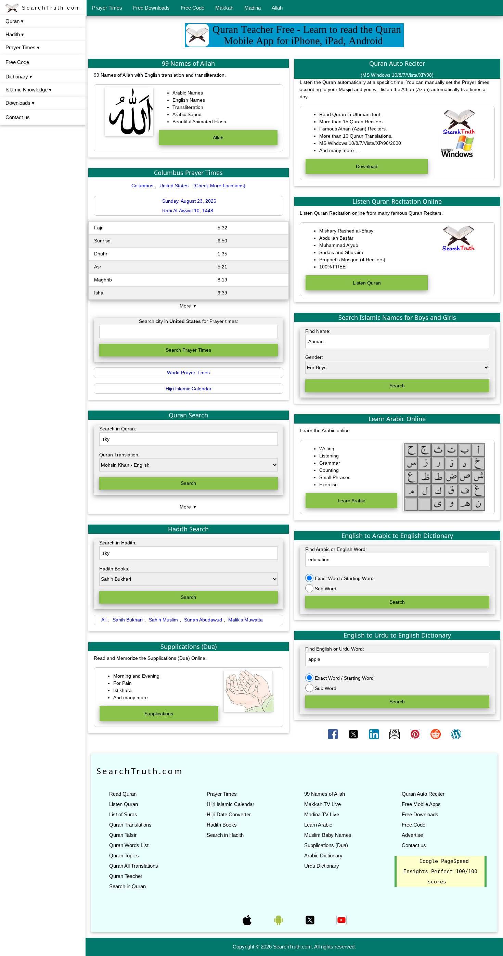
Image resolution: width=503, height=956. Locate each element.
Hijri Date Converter (229, 814)
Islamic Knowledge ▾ (28, 89)
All (103, 619)
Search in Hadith (225, 835)
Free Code (192, 8)
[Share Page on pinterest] (416, 733)
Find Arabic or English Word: (336, 549)
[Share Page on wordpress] (456, 733)
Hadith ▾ (14, 34)
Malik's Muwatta (245, 619)
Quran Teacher (125, 876)
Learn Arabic (351, 500)
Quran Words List (129, 845)
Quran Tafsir (123, 835)
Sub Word (324, 588)
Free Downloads (151, 8)
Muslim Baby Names (327, 835)
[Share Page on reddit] (436, 733)
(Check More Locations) (219, 185)
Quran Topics (124, 855)
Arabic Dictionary (323, 855)
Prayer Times (107, 8)
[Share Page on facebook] (333, 733)
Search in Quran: (117, 428)
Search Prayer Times (188, 350)
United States (174, 185)
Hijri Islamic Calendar (188, 388)
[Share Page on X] (354, 733)
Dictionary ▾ (18, 76)
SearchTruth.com (50, 8)
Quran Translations (130, 825)
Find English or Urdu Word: (334, 649)
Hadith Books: (114, 568)
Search (188, 483)
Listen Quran (367, 283)
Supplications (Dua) (326, 845)
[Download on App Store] (247, 919)
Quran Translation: (119, 454)
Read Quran (123, 794)
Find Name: (318, 331)
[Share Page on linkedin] (374, 733)
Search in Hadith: (118, 542)
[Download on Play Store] (279, 919)
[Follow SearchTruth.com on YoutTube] (341, 919)
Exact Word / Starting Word (343, 578)
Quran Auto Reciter (423, 794)
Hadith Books (222, 825)
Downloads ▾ (20, 103)
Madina (252, 8)
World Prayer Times (188, 372)
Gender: (314, 357)
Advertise (412, 835)
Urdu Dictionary (321, 866)
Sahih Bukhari (128, 619)
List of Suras (123, 814)
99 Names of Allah (324, 794)
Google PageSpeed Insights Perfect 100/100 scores (440, 871)
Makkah (224, 8)
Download (366, 166)
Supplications (158, 713)
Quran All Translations (133, 866)
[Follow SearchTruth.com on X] (310, 919)
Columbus (142, 185)
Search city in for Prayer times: (188, 321)
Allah (277, 8)
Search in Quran (127, 886)
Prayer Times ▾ (22, 47)
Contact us (17, 117)
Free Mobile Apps (421, 804)
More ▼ (188, 306)
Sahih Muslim (163, 619)
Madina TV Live (321, 814)
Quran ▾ (14, 21)
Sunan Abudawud (203, 619)
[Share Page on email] (395, 733)
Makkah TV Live (322, 804)
